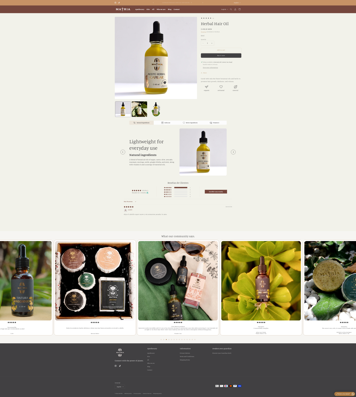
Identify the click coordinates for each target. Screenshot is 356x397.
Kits (148, 356)
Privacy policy (137, 393)
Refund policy (128, 393)
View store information (210, 67)
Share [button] (205, 73)
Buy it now (221, 55)
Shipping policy (157, 393)
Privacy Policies (185, 353)
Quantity (203, 39)
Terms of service (147, 393)
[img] (129, 207)
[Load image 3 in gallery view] (156, 109)
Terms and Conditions (187, 356)
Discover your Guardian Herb (221, 353)
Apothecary (151, 353)
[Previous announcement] (153, 3)
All (148, 360)
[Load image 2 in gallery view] (139, 109)
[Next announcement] (203, 3)
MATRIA (121, 393)
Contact (149, 370)
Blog (148, 366)
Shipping (203, 31)
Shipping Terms (185, 360)
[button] (231, 9)
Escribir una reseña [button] (216, 192)
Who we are (151, 363)
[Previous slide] (123, 152)
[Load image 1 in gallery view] (123, 109)
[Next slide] (233, 152)
